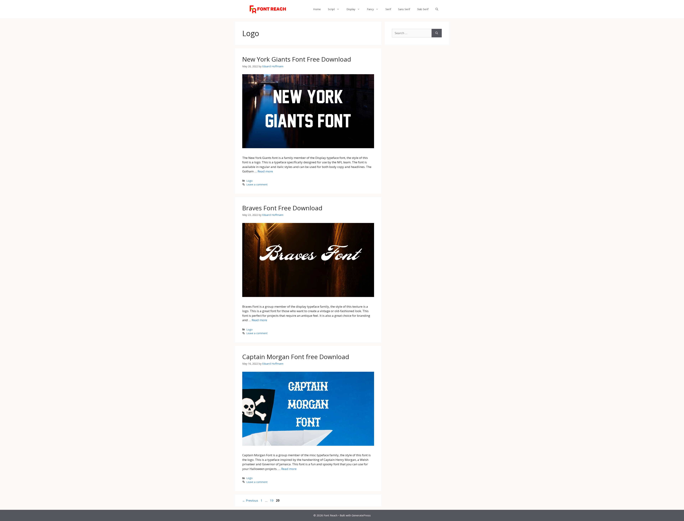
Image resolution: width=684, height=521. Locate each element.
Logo (249, 180)
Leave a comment (257, 184)
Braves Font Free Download (282, 208)
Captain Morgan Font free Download (295, 356)
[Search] (437, 33)
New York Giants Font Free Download (296, 59)
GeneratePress (361, 515)
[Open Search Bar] (437, 9)
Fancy (370, 9)
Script (331, 9)
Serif (388, 9)
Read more (265, 171)
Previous (250, 500)
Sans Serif (404, 9)
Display (350, 9)
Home (317, 9)
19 (272, 500)
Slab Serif (422, 9)
